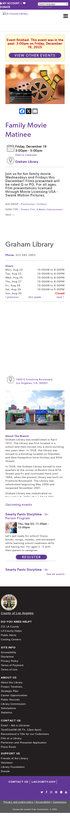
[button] (65, 16)
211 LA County (10, 626)
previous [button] (12, 297)
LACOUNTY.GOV (43, 781)
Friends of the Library (14, 758)
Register (31, 557)
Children (41, 204)
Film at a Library (11, 738)
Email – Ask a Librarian (15, 725)
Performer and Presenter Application (24, 742)
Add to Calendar (26, 154)
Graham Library (26, 161)
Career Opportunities (14, 695)
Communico (59, 802)
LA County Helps (11, 630)
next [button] (60, 297)
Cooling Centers (11, 639)
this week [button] (35, 297)
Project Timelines (11, 686)
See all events (55, 574)
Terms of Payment (12, 665)
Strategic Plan (9, 691)
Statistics (6, 712)
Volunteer (7, 762)
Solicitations (8, 708)
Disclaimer (7, 656)
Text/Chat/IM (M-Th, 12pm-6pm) (21, 729)
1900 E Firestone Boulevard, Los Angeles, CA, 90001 (34, 381)
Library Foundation (13, 766)
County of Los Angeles (17, 613)
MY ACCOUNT (11, 3)
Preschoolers (28, 204)
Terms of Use (9, 669)
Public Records (10, 699)
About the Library (12, 682)
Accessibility (8, 652)
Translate (48, 7)
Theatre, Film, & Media (33, 209)
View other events (35, 55)
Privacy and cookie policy (19, 802)
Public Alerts (8, 635)
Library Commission (13, 703)
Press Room (8, 746)
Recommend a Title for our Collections (25, 734)
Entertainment (54, 209)
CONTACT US (18, 781)
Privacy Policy (9, 660)
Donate (5, 771)
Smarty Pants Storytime (27, 516)
